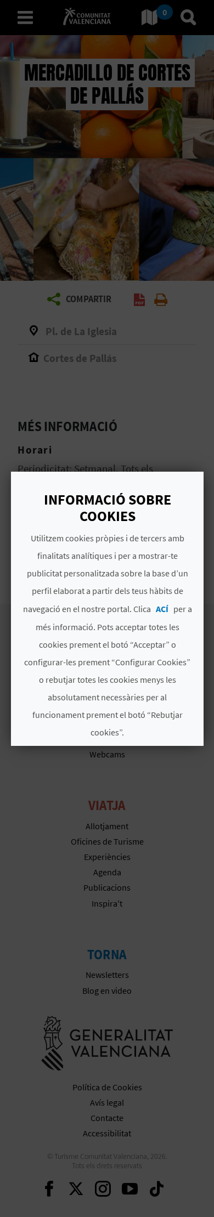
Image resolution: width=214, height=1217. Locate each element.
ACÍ (161, 608)
